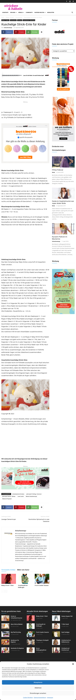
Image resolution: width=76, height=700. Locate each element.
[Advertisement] (25, 106)
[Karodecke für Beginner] (5, 650)
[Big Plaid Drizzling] (5, 634)
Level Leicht (21, 496)
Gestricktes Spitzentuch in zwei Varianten (38, 520)
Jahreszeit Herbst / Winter (8, 496)
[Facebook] (66, 1)
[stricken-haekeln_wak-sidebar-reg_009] (63, 141)
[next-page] (6, 591)
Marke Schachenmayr (31, 496)
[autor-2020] (59, 38)
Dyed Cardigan (65, 632)
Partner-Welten (39, 12)
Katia (53, 172)
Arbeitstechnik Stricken (18, 494)
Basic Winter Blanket (17, 624)
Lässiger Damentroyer (8, 519)
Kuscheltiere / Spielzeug (29, 20)
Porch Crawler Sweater (42, 585)
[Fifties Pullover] (63, 162)
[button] (73, 664)
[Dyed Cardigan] (56, 634)
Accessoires (19, 17)
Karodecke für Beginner (17, 648)
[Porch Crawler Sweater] (42, 579)
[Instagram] (69, 1)
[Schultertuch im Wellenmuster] (56, 642)
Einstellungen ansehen (38, 693)
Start (2, 17)
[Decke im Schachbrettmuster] (5, 618)
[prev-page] (2, 591)
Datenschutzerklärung (40, 697)
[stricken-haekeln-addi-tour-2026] (63, 313)
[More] (41, 32)
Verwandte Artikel (8, 570)
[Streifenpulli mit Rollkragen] (25, 579)
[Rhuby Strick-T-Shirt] (8, 579)
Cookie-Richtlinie (28, 697)
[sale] (63, 91)
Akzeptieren (38, 682)
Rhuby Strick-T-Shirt (7, 585)
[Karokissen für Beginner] (5, 642)
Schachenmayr (8, 27)
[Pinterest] (73, 1)
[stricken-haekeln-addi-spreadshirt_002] (25, 478)
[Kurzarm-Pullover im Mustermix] (63, 228)
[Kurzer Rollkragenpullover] (31, 650)
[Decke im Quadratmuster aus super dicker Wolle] (63, 193)
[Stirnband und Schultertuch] (56, 650)
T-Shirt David (65, 624)
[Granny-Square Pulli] (56, 618)
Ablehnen (38, 688)
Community (29, 12)
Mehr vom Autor (23, 570)
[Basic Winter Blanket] (5, 626)
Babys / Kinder (10, 17)
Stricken (12, 12)
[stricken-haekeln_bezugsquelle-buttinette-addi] (25, 143)
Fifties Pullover (57, 170)
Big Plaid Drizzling (16, 632)
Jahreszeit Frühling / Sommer (34, 494)
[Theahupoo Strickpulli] (31, 642)
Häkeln (20, 12)
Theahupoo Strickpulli (42, 640)
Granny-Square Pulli (66, 616)
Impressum (50, 697)
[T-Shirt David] (56, 626)
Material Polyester (7, 498)
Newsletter (50, 12)
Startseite (5, 12)
